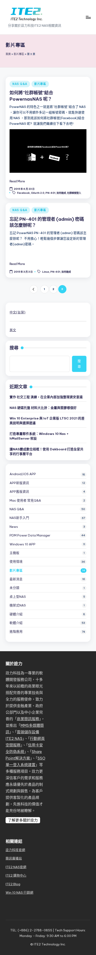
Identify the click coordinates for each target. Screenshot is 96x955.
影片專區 (19, 54)
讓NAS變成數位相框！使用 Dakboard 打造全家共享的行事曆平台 (46, 451)
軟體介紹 (16, 623)
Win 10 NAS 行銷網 (19, 892)
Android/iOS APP (23, 474)
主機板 (14, 553)
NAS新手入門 (19, 518)
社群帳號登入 (74, 192)
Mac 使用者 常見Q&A (25, 500)
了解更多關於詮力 (23, 820)
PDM (30, 535)
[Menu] (88, 17)
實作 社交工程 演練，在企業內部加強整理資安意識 (46, 397)
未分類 (14, 588)
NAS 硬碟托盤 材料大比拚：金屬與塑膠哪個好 (43, 408)
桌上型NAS (18, 597)
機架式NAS (18, 605)
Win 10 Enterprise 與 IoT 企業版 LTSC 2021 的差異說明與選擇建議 (47, 420)
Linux (45, 271)
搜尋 (14, 348)
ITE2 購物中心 (16, 875)
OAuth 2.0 (37, 192)
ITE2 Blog (13, 884)
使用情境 (16, 561)
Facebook (23, 192)
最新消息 (16, 579)
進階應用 (16, 631)
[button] (34, 289)
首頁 (8, 54)
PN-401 (50, 192)
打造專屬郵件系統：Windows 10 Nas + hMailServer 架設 (39, 436)
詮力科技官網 (15, 850)
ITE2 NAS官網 (16, 867)
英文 (13, 330)
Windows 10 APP (22, 544)
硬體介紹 (16, 614)
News (14, 527)
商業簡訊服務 (28, 718)
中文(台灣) (17, 312)
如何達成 (61, 192)
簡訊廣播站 (14, 858)
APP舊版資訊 (19, 491)
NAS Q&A (19, 84)
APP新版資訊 (19, 483)
